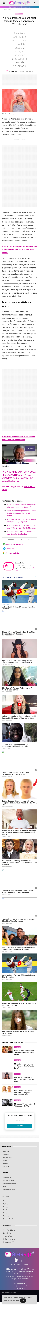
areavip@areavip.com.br (19, 1286)
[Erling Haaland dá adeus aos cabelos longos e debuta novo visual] (7, 1089)
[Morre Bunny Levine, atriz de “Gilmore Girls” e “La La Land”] (7, 1062)
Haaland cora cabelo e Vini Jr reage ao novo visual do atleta (24, 1053)
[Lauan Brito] (7, 71)
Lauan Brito (14, 71)
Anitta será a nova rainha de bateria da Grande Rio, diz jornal (21, 520)
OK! (23, 1300)
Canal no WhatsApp (14, 544)
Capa (3, 10)
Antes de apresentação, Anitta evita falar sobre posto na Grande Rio (21, 506)
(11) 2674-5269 (19, 1288)
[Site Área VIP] (19, 3)
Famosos (8, 10)
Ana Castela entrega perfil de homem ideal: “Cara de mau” (24, 1079)
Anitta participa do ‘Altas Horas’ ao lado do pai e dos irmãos (20, 533)
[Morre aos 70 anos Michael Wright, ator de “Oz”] (7, 1102)
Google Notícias (13, 553)
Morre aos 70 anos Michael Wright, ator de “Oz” (24, 1105)
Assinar (19, 1126)
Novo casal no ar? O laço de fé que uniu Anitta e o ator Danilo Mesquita (21, 526)
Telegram (10, 548)
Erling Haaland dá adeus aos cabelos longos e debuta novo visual (23, 1093)
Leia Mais (15, 1300)
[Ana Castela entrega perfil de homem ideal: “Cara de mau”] (7, 1075)
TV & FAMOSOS (6, 1146)
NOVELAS (5, 1173)
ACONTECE (5, 1196)
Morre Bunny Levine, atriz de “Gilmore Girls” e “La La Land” (24, 1066)
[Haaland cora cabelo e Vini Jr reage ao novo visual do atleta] (7, 1049)
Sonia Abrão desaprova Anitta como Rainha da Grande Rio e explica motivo (21, 513)
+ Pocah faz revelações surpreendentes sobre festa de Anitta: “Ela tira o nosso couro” (19, 249)
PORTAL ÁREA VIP (7, 1225)
